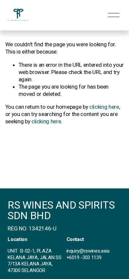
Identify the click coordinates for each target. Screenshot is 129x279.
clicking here (104, 106)
